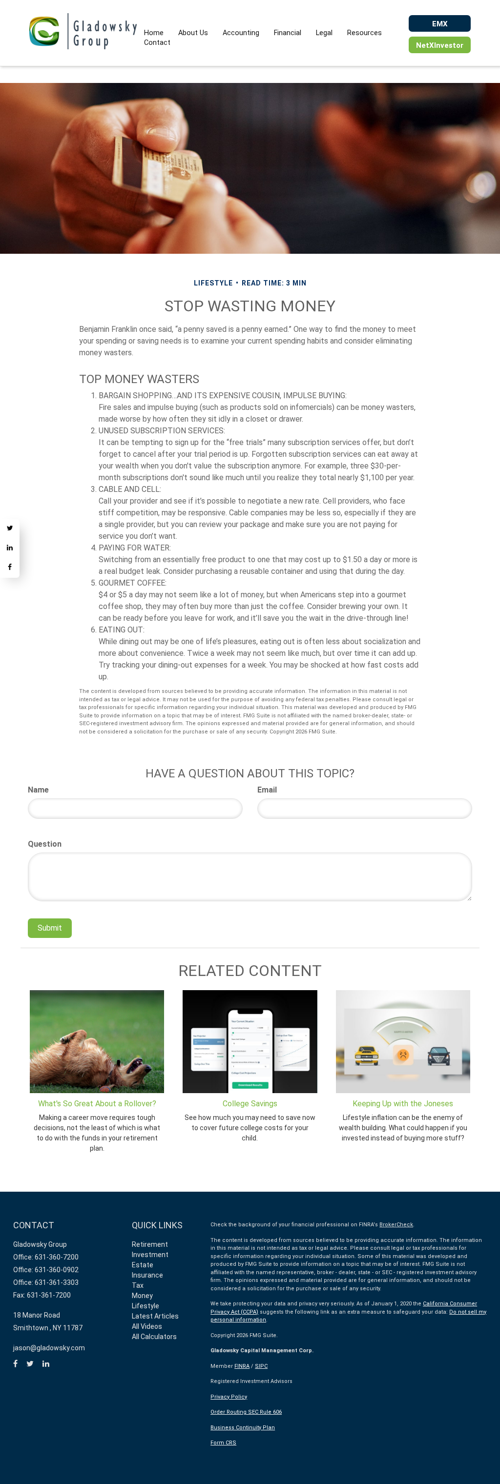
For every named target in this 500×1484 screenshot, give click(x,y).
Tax (138, 1285)
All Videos (147, 1326)
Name (38, 789)
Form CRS (223, 1443)
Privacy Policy (228, 1397)
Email (267, 789)
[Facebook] (10, 568)
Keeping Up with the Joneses (403, 1103)
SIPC (261, 1366)
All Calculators (154, 1337)
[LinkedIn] (10, 548)
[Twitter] (10, 529)
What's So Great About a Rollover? (97, 1103)
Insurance (147, 1275)
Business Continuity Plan (242, 1427)
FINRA (242, 1366)
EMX (440, 24)
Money (142, 1296)
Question (45, 844)
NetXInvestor (439, 45)
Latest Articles (155, 1316)
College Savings (250, 1103)
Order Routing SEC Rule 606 (246, 1412)
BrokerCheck (396, 1224)
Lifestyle (145, 1306)
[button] (193, 33)
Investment (150, 1255)
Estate (142, 1265)
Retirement (150, 1244)
